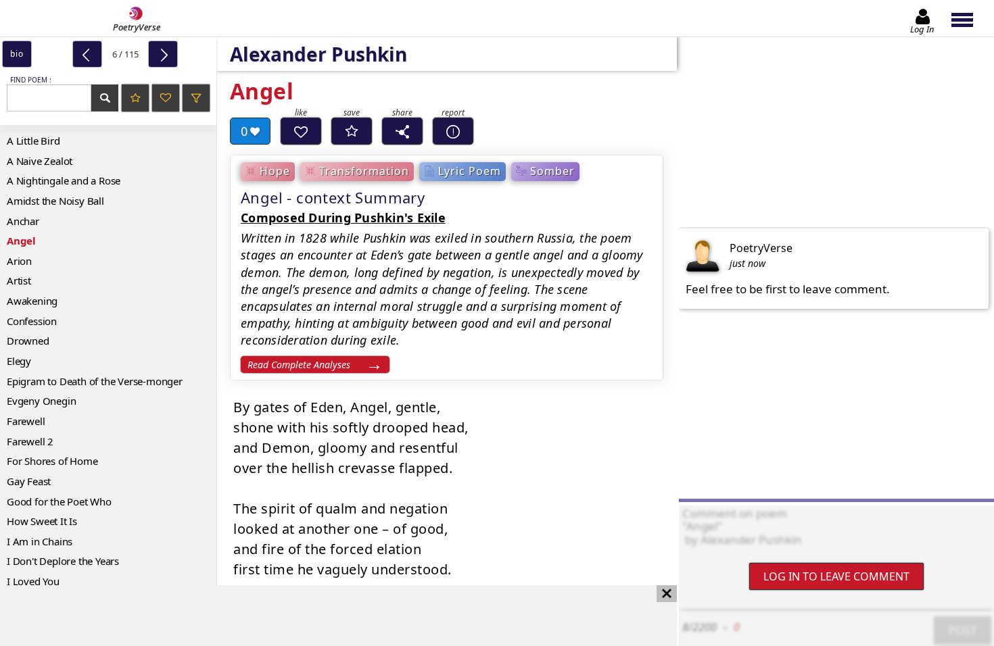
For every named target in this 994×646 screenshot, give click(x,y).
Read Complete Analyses (298, 364)
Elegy (19, 361)
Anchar (23, 221)
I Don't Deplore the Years (63, 561)
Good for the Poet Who (59, 501)
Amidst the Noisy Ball (55, 200)
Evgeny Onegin (41, 400)
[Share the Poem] (402, 131)
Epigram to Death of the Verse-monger (95, 381)
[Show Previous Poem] (87, 54)
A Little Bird (33, 140)
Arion (19, 261)
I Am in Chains (39, 541)
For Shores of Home (52, 461)
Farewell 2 (30, 441)
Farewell (26, 421)
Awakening (32, 300)
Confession (32, 321)
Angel (21, 240)
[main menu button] (968, 18)
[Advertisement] (325, 615)
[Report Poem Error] (453, 131)
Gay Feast (29, 481)
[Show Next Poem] (163, 54)
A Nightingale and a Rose (63, 180)
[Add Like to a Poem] (301, 131)
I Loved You (33, 581)
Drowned (28, 340)
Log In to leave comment (836, 576)
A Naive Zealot (39, 161)
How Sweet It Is (42, 521)
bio (16, 53)
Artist (19, 280)
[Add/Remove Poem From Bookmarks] (351, 131)
